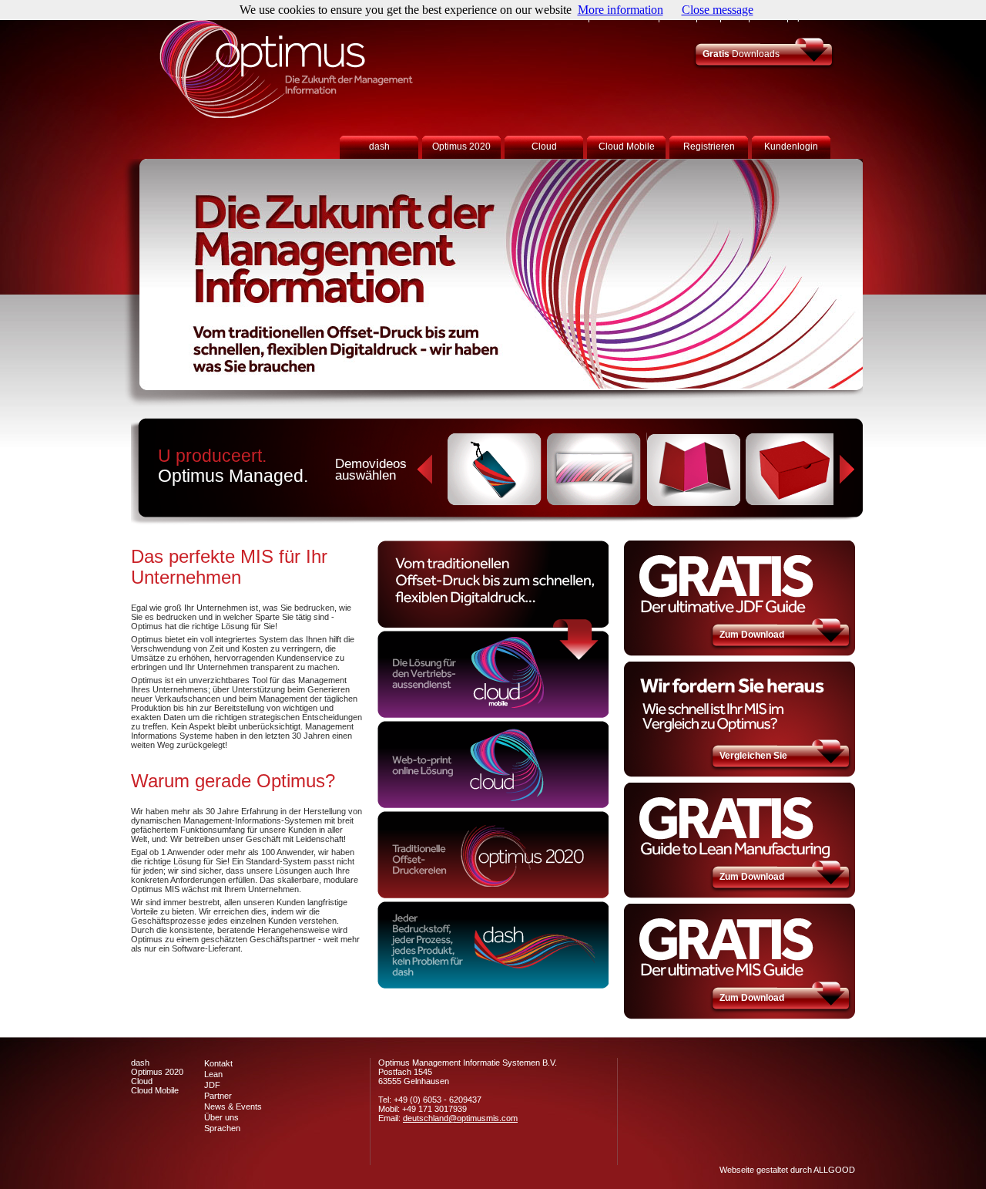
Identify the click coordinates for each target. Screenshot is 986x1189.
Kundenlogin (791, 146)
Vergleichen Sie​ (753, 755)
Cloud (544, 146)
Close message (717, 9)
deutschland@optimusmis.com (460, 1118)
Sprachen (222, 1128)
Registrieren (709, 146)
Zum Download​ (751, 634)
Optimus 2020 (461, 146)
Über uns (221, 1117)
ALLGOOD (834, 1169)
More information (620, 9)
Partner (218, 1095)
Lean (213, 1074)
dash (379, 146)
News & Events (233, 1106)
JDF (212, 1085)
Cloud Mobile (627, 146)
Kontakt (218, 1063)
